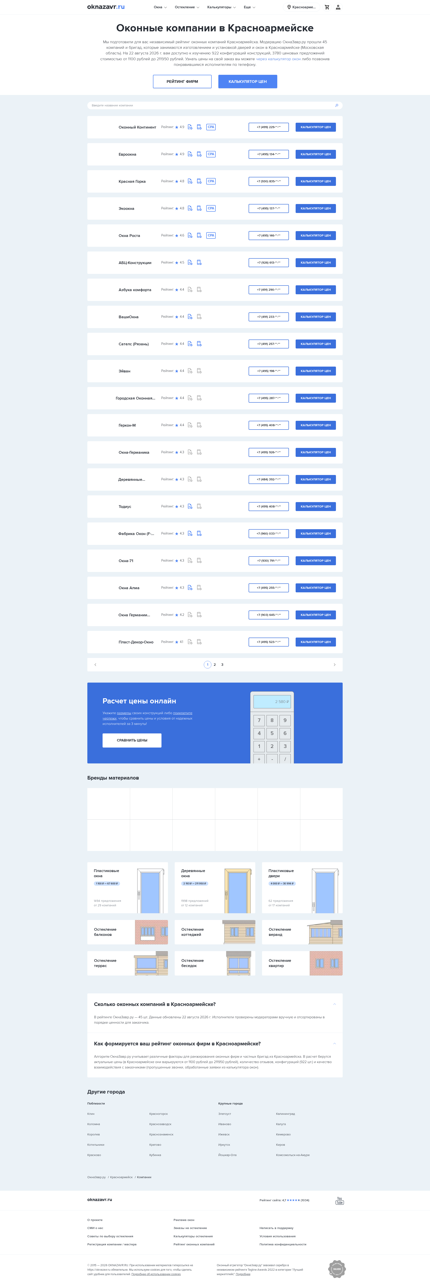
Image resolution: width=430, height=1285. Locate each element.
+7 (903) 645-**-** (269, 615)
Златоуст (224, 1114)
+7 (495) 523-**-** (269, 642)
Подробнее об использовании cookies (156, 1274)
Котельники (95, 1145)
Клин (91, 1114)
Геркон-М (127, 425)
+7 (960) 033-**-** (269, 533)
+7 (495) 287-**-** (269, 398)
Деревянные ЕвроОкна (130, 479)
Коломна (93, 1124)
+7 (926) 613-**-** (268, 262)
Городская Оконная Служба (134, 398)
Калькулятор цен (248, 81)
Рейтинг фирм (182, 81)
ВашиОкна (129, 317)
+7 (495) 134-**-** (268, 154)
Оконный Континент (137, 127)
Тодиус (125, 507)
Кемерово (283, 1134)
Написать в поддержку (276, 1228)
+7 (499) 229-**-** (269, 127)
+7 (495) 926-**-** (269, 452)
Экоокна (126, 208)
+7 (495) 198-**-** (268, 371)
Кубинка (155, 1155)
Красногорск (158, 1114)
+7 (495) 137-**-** (268, 208)
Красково (94, 1155)
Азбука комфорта (135, 290)
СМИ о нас (95, 1228)
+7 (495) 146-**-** (268, 235)
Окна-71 (126, 561)
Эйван (124, 371)
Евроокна (127, 154)
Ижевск (224, 1134)
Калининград (285, 1114)
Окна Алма (129, 588)
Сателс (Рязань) (134, 344)
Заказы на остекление (190, 1228)
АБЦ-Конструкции (135, 263)
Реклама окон (184, 1220)
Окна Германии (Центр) (132, 615)
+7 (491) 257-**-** (268, 344)
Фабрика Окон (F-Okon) (134, 534)
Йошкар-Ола (227, 1155)
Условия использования (278, 1236)
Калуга (281, 1124)
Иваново (224, 1124)
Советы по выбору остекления (110, 1236)
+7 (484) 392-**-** (269, 479)
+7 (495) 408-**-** (269, 425)
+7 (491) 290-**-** (268, 290)
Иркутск (224, 1145)
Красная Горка (132, 181)
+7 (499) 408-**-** (269, 506)
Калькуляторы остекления (193, 1236)
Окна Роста (129, 236)
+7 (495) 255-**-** (269, 588)
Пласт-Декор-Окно (136, 642)
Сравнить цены (132, 740)
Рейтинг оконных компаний (194, 1244)
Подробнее (243, 1274)
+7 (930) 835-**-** (269, 181)
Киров (280, 1145)
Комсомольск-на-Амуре (293, 1155)
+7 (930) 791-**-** (268, 561)
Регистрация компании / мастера (112, 1244)
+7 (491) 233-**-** (268, 317)
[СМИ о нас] (337, 1277)
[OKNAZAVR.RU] (106, 7)
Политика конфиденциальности (283, 1244)
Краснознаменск (161, 1134)
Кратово (155, 1145)
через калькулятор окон (278, 58)
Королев (93, 1134)
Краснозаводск (160, 1124)
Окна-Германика (134, 452)
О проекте (95, 1220)
